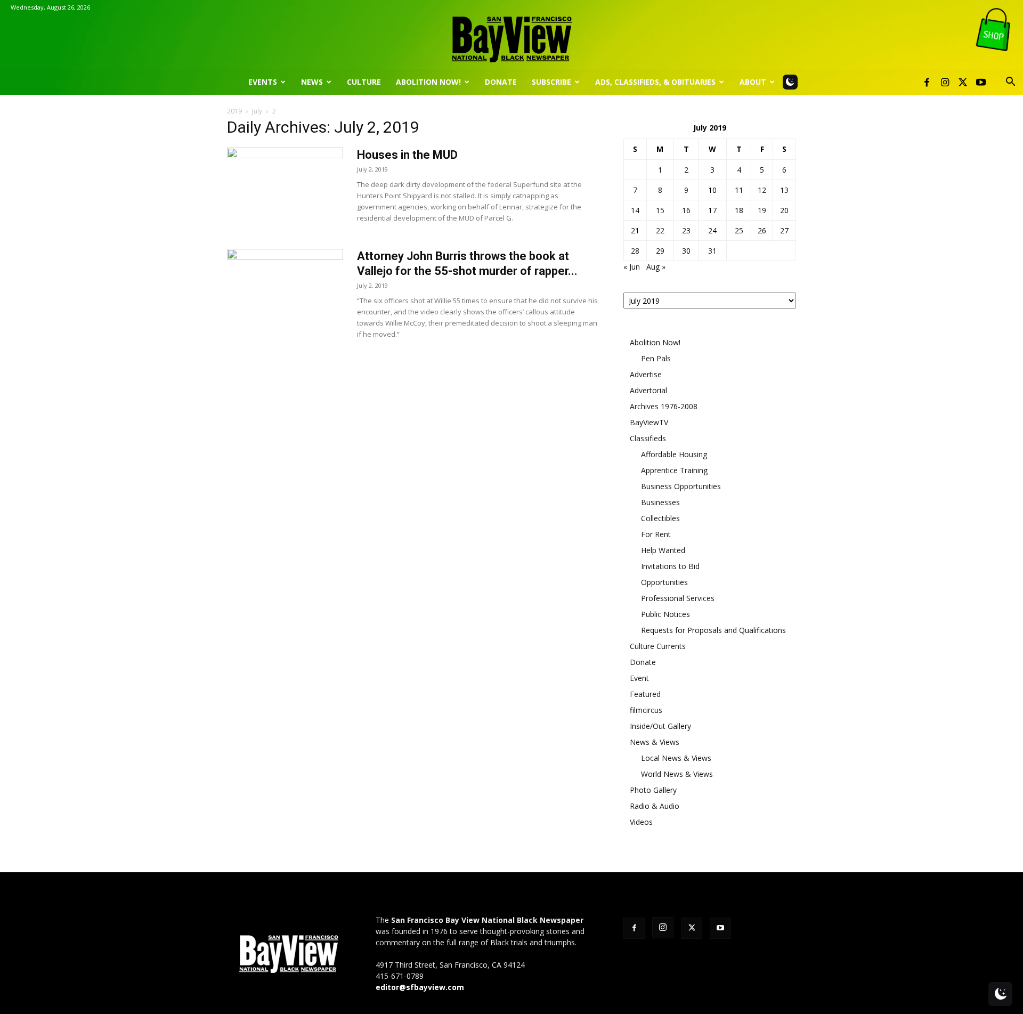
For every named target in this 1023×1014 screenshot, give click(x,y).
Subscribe (551, 82)
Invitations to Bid (670, 566)
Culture (364, 82)
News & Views (654, 742)
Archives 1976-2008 (663, 406)
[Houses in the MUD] (285, 188)
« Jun (631, 267)
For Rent (656, 534)
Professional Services (678, 598)
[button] (1010, 83)
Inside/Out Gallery (660, 726)
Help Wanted (663, 550)
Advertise (646, 374)
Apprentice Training (674, 470)
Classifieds (648, 438)
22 (660, 230)
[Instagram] (945, 82)
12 (762, 190)
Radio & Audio (654, 806)
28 (635, 251)
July (257, 111)
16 (686, 210)
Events (262, 82)
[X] (963, 82)
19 (762, 210)
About (753, 82)
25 (739, 230)
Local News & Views (676, 758)
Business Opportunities (681, 486)
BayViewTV (649, 422)
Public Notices (665, 614)
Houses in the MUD (407, 154)
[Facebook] (927, 82)
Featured (645, 694)
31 (712, 251)
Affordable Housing (674, 454)
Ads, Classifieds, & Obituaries (655, 82)
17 (712, 210)
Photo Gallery (653, 790)
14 (635, 210)
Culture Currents (658, 646)
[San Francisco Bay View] (511, 35)
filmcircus (646, 710)
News (312, 82)
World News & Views (677, 774)
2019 (234, 111)
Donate (501, 82)
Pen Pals (656, 358)
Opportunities (664, 582)
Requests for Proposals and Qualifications (713, 630)
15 (660, 210)
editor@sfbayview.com (420, 987)
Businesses (660, 502)
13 (784, 190)
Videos (641, 822)
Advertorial (648, 390)
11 (739, 190)
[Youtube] (981, 82)
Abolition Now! (428, 82)
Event (639, 678)
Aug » (655, 267)
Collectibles (660, 518)
